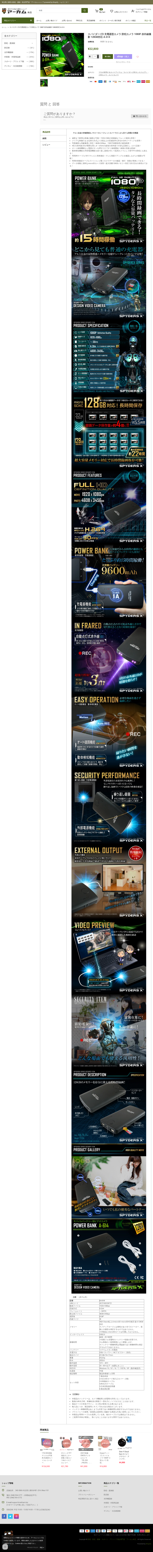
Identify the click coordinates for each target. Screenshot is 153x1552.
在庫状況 (91, 42)
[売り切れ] (47, 1437)
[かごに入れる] (122, 1436)
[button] (137, 56)
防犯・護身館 (9, 43)
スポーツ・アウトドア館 (14, 61)
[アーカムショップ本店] (114, 1531)
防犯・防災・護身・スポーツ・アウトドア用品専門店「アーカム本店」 (112, 1539)
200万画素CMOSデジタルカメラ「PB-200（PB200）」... (86, 1458)
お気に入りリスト (121, 12)
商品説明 (46, 132)
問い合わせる (141, 116)
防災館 (7, 48)
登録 (145, 12)
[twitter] (10, 1516)
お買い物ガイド (84, 1490)
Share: (90, 67)
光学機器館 (8, 52)
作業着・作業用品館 (12, 57)
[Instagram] (16, 1516)
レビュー (46, 145)
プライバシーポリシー (86, 1495)
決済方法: (91, 78)
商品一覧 (148, 20)
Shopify (148, 1544)
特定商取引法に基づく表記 (88, 1499)
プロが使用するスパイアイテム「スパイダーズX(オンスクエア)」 (123, 72)
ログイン (139, 12)
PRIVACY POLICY (32, 1547)
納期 (44, 138)
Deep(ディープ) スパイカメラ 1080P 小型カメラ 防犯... (105, 1458)
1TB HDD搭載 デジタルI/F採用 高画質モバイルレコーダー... (47, 1458)
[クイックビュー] (127, 1436)
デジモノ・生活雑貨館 (13, 66)
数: (90, 56)
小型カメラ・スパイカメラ (109, 75)
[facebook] (4, 1516)
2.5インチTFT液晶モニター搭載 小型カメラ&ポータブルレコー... (66, 1458)
